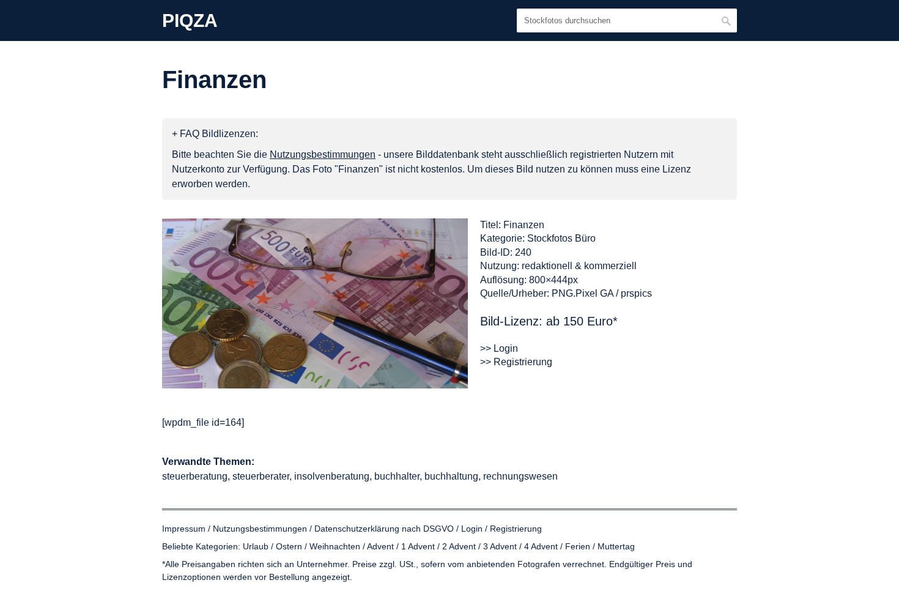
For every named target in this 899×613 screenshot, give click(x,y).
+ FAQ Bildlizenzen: (215, 133)
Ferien (577, 546)
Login (472, 528)
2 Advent (459, 546)
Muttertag (616, 546)
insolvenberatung (331, 476)
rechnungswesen (520, 476)
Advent (380, 546)
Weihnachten (334, 546)
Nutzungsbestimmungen (260, 528)
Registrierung (516, 528)
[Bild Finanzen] (315, 303)
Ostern (289, 546)
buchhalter (397, 476)
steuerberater (260, 476)
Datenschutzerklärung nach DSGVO (384, 528)
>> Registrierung (516, 362)
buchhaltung (451, 476)
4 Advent (541, 546)
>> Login (499, 348)
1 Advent (418, 546)
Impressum (183, 528)
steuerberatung (195, 476)
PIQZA (190, 21)
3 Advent (500, 546)
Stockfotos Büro (561, 238)
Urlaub (255, 546)
